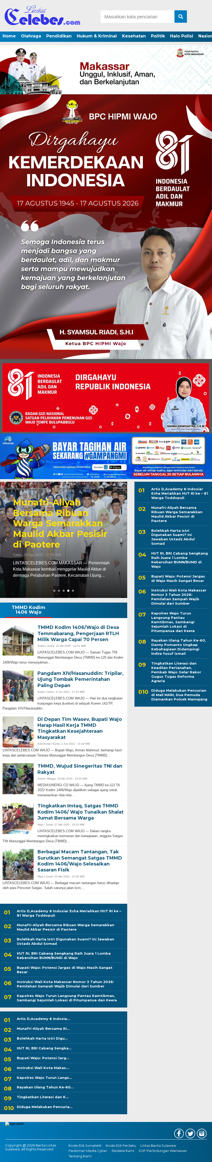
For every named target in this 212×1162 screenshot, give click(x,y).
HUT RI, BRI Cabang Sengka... (44, 1048)
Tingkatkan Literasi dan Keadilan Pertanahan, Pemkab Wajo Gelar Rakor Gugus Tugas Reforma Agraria (176, 672)
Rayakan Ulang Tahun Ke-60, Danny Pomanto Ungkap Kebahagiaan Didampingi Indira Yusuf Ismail (178, 647)
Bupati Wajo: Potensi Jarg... (43, 1058)
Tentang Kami (80, 1156)
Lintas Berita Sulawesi (158, 1146)
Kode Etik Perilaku (121, 1146)
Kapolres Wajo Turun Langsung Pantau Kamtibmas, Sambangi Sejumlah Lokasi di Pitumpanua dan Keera (67, 998)
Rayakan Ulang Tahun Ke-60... (45, 1087)
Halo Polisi (181, 36)
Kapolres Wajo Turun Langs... (44, 1077)
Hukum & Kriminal (97, 36)
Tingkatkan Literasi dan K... (43, 1097)
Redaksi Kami (123, 1151)
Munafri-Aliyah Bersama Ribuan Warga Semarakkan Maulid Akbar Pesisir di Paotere (65, 927)
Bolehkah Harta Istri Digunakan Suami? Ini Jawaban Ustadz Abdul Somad (65, 941)
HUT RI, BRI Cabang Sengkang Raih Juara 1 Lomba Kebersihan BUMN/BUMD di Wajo (64, 955)
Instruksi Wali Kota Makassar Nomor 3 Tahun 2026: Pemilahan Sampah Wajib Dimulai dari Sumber (65, 984)
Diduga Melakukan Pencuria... (45, 1107)
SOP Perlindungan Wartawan (163, 1151)
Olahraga (31, 36)
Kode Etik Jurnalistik (85, 1146)
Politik (158, 36)
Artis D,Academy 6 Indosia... (43, 1019)
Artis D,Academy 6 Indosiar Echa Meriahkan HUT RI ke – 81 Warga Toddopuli (69, 913)
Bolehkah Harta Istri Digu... (42, 1038)
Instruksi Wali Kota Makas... (43, 1068)
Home (9, 36)
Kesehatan (134, 36)
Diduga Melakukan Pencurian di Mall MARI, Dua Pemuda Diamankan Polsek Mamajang (179, 694)
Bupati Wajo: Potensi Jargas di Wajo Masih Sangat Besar (64, 969)
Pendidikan (59, 36)
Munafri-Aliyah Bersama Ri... (43, 1028)
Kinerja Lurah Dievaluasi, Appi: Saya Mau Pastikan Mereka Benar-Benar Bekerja (63, 529)
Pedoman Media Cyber (88, 1151)
